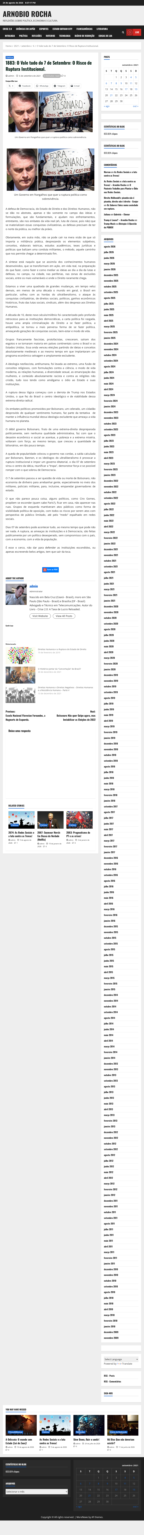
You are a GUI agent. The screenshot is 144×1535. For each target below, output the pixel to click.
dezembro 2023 (111, 412)
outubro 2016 (110, 869)
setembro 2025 (111, 292)
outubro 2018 (110, 755)
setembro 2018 (111, 760)
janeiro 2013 (109, 1126)
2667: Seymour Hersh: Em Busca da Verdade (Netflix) (48, 836)
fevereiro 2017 (110, 846)
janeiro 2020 (110, 669)
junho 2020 (109, 640)
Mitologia (10, 35)
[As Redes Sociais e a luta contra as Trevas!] (55, 1425)
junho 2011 (109, 1235)
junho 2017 (109, 823)
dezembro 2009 (111, 1332)
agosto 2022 (109, 503)
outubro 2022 (110, 492)
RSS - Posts (109, 1375)
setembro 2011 (110, 1218)
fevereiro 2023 (111, 469)
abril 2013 (108, 1109)
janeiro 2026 (110, 269)
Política (23, 35)
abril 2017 (108, 835)
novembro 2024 (111, 349)
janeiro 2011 (109, 1263)
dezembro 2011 (111, 1200)
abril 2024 (108, 389)
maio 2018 (108, 783)
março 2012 (109, 1183)
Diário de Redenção (84, 35)
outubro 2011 (110, 1212)
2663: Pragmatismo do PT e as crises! (78, 834)
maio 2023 (108, 452)
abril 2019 (108, 720)
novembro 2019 (111, 680)
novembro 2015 (111, 932)
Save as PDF (52, 570)
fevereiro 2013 (110, 1120)
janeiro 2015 (109, 989)
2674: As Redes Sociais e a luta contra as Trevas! (21, 834)
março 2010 (109, 1315)
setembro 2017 (111, 806)
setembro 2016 (111, 875)
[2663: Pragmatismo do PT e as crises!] (79, 820)
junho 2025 (109, 309)
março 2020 (109, 657)
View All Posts (64, 616)
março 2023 (109, 463)
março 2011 (109, 1252)
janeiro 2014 (109, 1058)
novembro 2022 (111, 486)
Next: (76, 715)
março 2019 (109, 726)
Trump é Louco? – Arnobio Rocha (119, 220)
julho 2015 (108, 955)
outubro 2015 (110, 937)
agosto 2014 (109, 1018)
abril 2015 (108, 972)
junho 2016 (109, 892)
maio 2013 (108, 1103)
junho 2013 (109, 1097)
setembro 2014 (111, 1012)
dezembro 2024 (111, 343)
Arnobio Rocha (27, 13)
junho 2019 (109, 709)
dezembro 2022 (111, 480)
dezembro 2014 (111, 995)
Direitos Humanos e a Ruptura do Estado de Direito (62, 649)
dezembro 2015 (111, 926)
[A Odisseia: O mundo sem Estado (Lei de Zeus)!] (21, 1425)
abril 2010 (108, 1309)
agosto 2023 (109, 435)
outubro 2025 (110, 286)
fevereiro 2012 (110, 1189)
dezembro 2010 (111, 1269)
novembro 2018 (111, 749)
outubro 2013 (110, 1075)
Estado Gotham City (62, 29)
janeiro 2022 (109, 543)
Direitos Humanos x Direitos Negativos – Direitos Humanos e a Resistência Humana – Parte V (65, 689)
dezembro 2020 (111, 606)
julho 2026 (109, 252)
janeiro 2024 (109, 406)
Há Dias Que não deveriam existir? (120, 1441)
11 (131, 83)
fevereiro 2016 (110, 915)
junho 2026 (109, 258)
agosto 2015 (109, 949)
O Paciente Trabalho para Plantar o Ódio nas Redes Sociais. (121, 188)
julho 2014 (108, 1023)
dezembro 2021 (111, 549)
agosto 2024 (109, 366)
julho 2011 (108, 1229)
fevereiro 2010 (110, 1320)
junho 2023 (109, 446)
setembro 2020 (111, 623)
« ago (107, 106)
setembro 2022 (111, 498)
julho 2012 (108, 1160)
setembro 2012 (111, 1149)
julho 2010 (108, 1298)
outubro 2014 (110, 1006)
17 (126, 89)
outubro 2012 (110, 1143)
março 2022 (109, 532)
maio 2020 (109, 646)
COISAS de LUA (105, 35)
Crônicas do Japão (25, 29)
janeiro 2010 (109, 1326)
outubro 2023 (110, 423)
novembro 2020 (111, 612)
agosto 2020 (109, 629)
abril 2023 (108, 458)
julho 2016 (108, 886)
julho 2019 (108, 703)
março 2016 (109, 909)
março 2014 (109, 1046)
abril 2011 (108, 1246)
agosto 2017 (109, 812)
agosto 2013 (109, 1086)
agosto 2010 (109, 1292)
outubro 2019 (110, 686)
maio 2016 (108, 897)
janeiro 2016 (109, 920)
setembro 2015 (111, 943)
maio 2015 (108, 966)
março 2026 (109, 263)
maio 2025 (108, 315)
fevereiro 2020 (111, 663)
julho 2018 (108, 772)
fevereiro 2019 (110, 732)
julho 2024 (109, 372)
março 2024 (109, 395)
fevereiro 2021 (110, 595)
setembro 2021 (111, 566)
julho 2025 (109, 303)
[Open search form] (123, 32)
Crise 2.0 (7, 29)
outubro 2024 (110, 355)
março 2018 (109, 789)
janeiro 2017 (109, 852)
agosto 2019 (109, 698)
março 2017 (109, 840)
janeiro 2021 (109, 600)
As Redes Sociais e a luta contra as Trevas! (52, 1441)
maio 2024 (108, 383)
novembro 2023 (111, 417)
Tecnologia (64, 35)
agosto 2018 (109, 766)
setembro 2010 (111, 1286)
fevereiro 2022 (111, 538)
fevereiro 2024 (111, 400)
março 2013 (109, 1115)
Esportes (43, 29)
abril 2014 (108, 1040)
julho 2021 (108, 578)
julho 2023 (109, 440)
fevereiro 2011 (110, 1258)
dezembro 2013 (111, 1063)
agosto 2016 (109, 880)
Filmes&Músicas (84, 29)
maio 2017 (108, 829)
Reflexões (37, 35)
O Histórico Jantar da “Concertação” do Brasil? (59, 668)
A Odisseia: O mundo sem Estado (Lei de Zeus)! (19, 1441)
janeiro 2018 (109, 800)
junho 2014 (109, 1029)
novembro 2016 (111, 863)
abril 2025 (108, 320)
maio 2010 (108, 1303)
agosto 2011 (109, 1223)
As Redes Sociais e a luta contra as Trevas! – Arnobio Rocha (120, 183)
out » (135, 106)
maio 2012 (108, 1172)
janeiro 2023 (109, 475)
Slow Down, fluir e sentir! (86, 1439)
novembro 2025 (111, 280)
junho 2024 (109, 377)
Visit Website (40, 616)
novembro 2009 (111, 1337)
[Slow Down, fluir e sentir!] (88, 1425)
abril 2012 (108, 1177)
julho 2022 (109, 509)
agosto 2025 (109, 298)
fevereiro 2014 (110, 1052)
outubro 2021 (110, 560)
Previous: (25, 715)
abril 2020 (108, 652)
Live (137, 32)
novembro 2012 (111, 1137)
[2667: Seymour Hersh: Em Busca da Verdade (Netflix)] (50, 820)
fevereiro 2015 (110, 983)
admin (11, 75)
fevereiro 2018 (110, 795)
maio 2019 (108, 715)
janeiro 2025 (109, 338)
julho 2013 (108, 1092)
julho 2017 (108, 818)
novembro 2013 (111, 1069)
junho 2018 (109, 778)
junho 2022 (109, 515)
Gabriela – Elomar (122, 214)
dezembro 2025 (111, 275)
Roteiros (50, 35)
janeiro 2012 (109, 1195)
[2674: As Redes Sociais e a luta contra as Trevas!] (21, 820)
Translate (127, 1363)
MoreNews (82, 1517)
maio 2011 (108, 1240)
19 (136, 89)
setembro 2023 (111, 429)
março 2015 (109, 978)
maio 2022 (108, 520)
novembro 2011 (111, 1206)
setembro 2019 (111, 692)
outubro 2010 (110, 1280)
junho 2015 (109, 960)
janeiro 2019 (109, 738)
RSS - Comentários (112, 1381)
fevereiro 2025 (111, 332)
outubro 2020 (110, 617)
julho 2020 (109, 635)
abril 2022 (108, 526)
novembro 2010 (111, 1275)
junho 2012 (109, 1166)
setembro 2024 (111, 360)
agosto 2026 (109, 246)
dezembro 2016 (111, 857)
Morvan (107, 172)
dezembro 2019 (111, 675)
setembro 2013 (111, 1080)
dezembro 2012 (111, 1132)
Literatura (102, 29)
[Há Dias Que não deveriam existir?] (122, 1425)
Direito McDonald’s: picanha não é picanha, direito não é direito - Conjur (121, 199)
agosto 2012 (109, 1155)
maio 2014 (108, 1035)
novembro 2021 (111, 555)
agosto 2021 (109, 572)
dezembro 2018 (111, 743)
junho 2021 (109, 583)
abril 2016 (108, 903)
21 (111, 95)
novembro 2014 (111, 1000)
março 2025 (109, 326)
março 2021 (109, 589)
